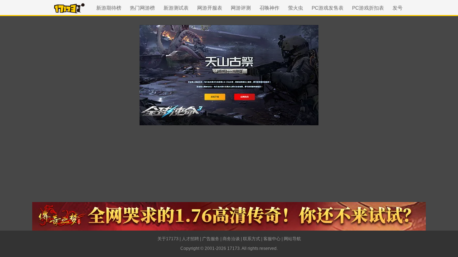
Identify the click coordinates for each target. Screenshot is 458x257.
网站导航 (292, 238)
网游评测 (241, 8)
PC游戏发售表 (328, 8)
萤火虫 (295, 8)
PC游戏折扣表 (368, 8)
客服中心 (272, 238)
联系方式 (251, 238)
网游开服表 (209, 8)
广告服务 (210, 238)
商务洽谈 (231, 238)
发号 (398, 8)
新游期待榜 (108, 8)
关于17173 (168, 238)
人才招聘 (190, 238)
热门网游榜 (142, 8)
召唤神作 (269, 8)
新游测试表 (176, 8)
